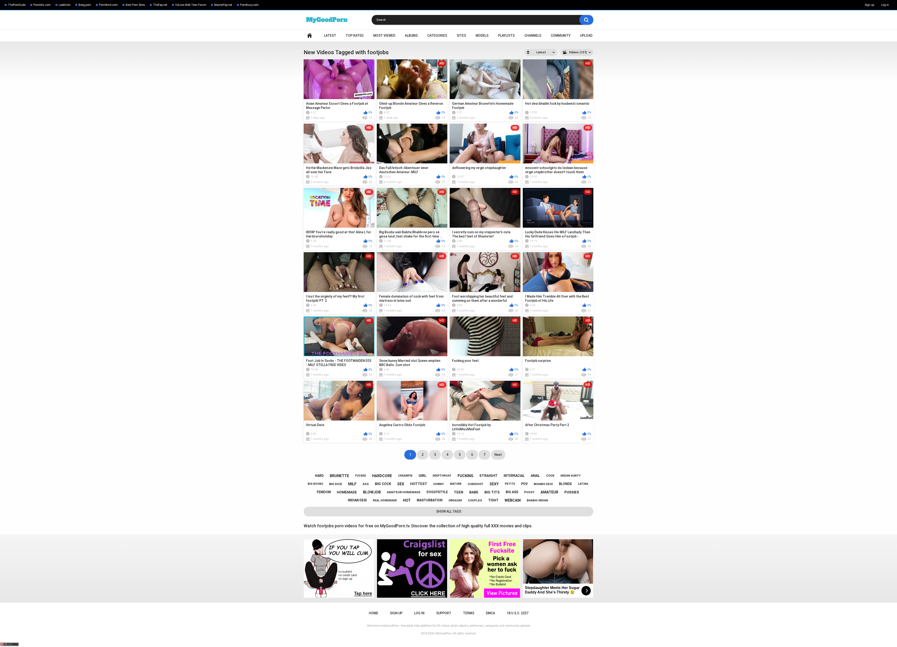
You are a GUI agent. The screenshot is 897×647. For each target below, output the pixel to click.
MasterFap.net (223, 5)
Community (560, 35)
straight (488, 476)
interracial (514, 476)
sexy (494, 484)
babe (473, 492)
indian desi (357, 500)
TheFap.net (160, 5)
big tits (492, 492)
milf (352, 484)
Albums (411, 35)
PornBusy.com (249, 5)
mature (456, 483)
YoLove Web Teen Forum (190, 5)
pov (524, 484)
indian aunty (570, 475)
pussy (529, 492)
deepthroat (442, 475)
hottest (418, 484)
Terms (468, 613)
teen (458, 492)
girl (423, 476)
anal (535, 476)
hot (407, 500)
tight (493, 500)
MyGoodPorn (443, 633)
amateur (549, 492)
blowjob (372, 492)
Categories (437, 35)
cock (550, 475)
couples (475, 500)
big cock (383, 484)
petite (510, 483)
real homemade (385, 500)
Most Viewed (384, 35)
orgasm (455, 500)
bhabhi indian (537, 500)
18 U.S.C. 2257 (517, 613)
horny (438, 484)
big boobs (315, 483)
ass (366, 484)
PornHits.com (42, 5)
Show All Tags (448, 511)
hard (319, 476)
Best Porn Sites (135, 5)
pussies (571, 492)
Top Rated (354, 35)
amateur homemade (403, 492)
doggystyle (437, 492)
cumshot (475, 484)
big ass (512, 492)
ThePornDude (16, 5)
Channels (532, 35)
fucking (465, 476)
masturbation (429, 500)
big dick (335, 484)
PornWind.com (108, 5)
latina (583, 483)
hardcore (382, 476)
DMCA (490, 613)
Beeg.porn (84, 5)
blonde (565, 484)
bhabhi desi (543, 484)
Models (482, 35)
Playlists (506, 35)
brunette (339, 476)
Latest (330, 35)
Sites (461, 35)
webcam (513, 500)
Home (309, 36)
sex (400, 484)
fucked (360, 475)
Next (498, 454)
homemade (347, 492)
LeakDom (65, 5)
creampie (405, 475)
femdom (324, 492)
